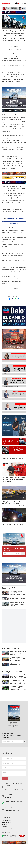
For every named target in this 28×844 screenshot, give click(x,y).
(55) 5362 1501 (8, 797)
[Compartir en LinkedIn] (18, 299)
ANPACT (4, 188)
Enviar (5, 779)
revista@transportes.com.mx (12, 810)
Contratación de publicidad (8, 828)
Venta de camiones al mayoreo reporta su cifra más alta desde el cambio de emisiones (14, 221)
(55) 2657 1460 (8, 804)
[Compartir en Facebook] (10, 299)
